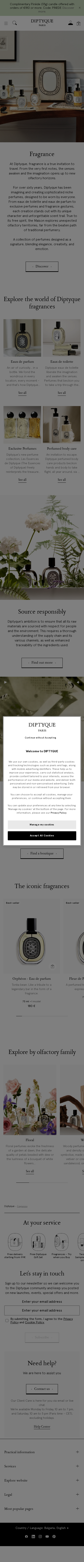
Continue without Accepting (40, 737)
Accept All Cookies (42, 835)
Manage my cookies (42, 824)
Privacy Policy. (59, 812)
